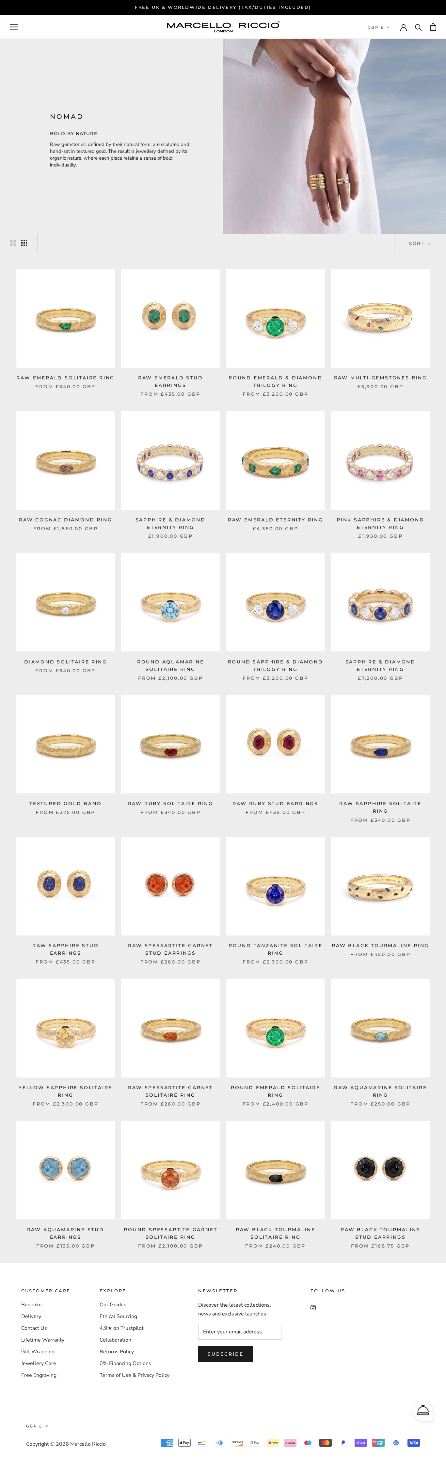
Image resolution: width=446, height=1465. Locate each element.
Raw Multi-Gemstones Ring (380, 378)
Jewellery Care (38, 1363)
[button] (423, 1411)
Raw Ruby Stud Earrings (275, 803)
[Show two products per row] (13, 243)
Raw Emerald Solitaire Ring (65, 378)
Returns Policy (117, 1351)
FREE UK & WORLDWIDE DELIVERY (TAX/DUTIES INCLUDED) (223, 7)
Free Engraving (38, 1375)
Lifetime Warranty (42, 1340)
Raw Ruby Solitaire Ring (170, 803)
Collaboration (115, 1340)
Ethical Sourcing (118, 1316)
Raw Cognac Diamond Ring (65, 520)
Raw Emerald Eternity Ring (275, 520)
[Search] (418, 27)
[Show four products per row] (24, 243)
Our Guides (113, 1304)
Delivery (31, 1316)
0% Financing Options (125, 1363)
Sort (417, 243)
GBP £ (376, 27)
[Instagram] (313, 1307)
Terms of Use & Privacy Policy (134, 1375)
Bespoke (31, 1304)
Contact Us (34, 1328)
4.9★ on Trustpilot (122, 1328)
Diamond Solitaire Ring (65, 662)
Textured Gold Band (65, 803)
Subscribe (225, 1354)
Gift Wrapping (38, 1351)
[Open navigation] (14, 27)
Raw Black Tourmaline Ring (380, 945)
